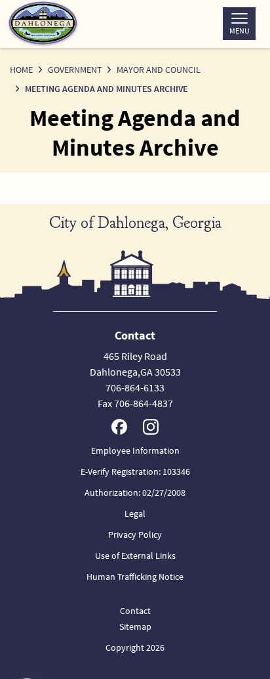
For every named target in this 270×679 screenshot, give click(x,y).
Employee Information (135, 450)
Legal (135, 513)
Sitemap (135, 626)
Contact (135, 611)
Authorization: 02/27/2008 (135, 492)
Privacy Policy (135, 534)
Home (21, 70)
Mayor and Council (159, 70)
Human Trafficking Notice (135, 576)
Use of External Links (135, 555)
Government (75, 70)
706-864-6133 (135, 387)
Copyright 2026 (135, 647)
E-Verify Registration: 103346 (135, 471)
